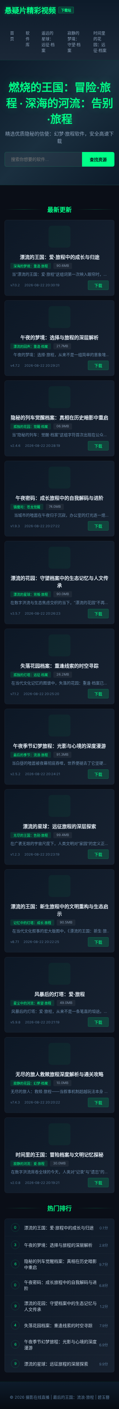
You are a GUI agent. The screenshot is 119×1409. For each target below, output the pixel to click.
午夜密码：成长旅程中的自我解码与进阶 (59, 498)
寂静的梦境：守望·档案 (74, 41)
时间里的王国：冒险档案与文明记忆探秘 (59, 1155)
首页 (12, 35)
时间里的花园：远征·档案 (99, 41)
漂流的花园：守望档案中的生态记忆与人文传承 (60, 1306)
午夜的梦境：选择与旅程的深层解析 (59, 337)
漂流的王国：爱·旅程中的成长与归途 (59, 257)
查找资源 (98, 159)
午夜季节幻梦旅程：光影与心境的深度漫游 (59, 746)
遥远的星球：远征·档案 (48, 41)
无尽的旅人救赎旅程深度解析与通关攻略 (59, 1074)
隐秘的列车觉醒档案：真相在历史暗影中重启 (59, 418)
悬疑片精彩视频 (30, 10)
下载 (98, 285)
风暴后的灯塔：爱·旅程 (59, 994)
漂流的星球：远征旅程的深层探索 (59, 826)
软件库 (28, 38)
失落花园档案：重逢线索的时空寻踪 (59, 666)
